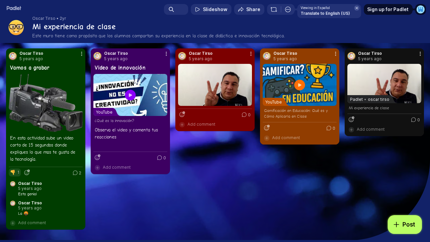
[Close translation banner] (356, 8)
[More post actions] (81, 53)
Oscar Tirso (43, 18)
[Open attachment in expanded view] (46, 103)
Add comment (32, 222)
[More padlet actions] (288, 9)
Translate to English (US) (325, 13)
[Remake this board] (274, 9)
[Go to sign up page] (420, 9)
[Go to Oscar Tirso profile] (13, 56)
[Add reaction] (27, 172)
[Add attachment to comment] (12, 223)
